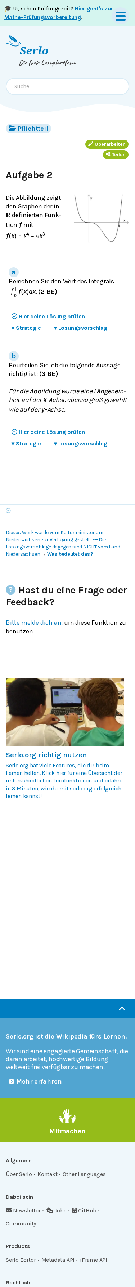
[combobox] (67, 86)
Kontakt (47, 1174)
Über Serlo (19, 1174)
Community (21, 1223)
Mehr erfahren (39, 1081)
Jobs (61, 1210)
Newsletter (27, 1210)
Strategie (26, 327)
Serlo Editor (21, 1259)
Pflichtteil (32, 129)
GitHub (87, 1210)
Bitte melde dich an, (34, 623)
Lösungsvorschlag (80, 327)
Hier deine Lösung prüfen (52, 316)
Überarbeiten (110, 144)
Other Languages (84, 1174)
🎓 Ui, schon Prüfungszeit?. (58, 13)
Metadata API (58, 1259)
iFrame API (93, 1259)
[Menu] (120, 15)
